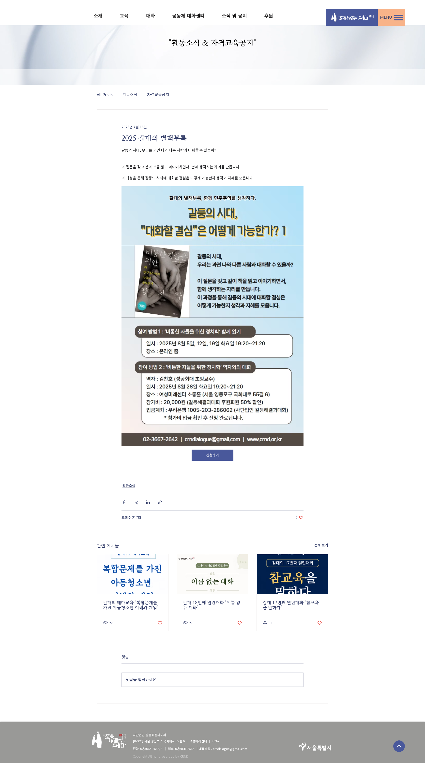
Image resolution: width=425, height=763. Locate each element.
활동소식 (129, 94)
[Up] (399, 746)
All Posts (105, 94)
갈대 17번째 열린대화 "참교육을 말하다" (291, 605)
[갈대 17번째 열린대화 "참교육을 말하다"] (292, 574)
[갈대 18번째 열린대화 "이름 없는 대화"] (212, 574)
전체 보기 (321, 545)
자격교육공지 (158, 94)
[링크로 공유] (160, 502)
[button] (398, 17)
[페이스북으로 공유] (123, 502)
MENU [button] (386, 17)
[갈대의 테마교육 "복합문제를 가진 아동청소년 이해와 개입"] (132, 574)
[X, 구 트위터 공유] (136, 502)
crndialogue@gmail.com (230, 749)
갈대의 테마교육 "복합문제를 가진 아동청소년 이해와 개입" (130, 605)
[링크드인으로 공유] (148, 502)
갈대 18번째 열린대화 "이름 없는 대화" (211, 605)
